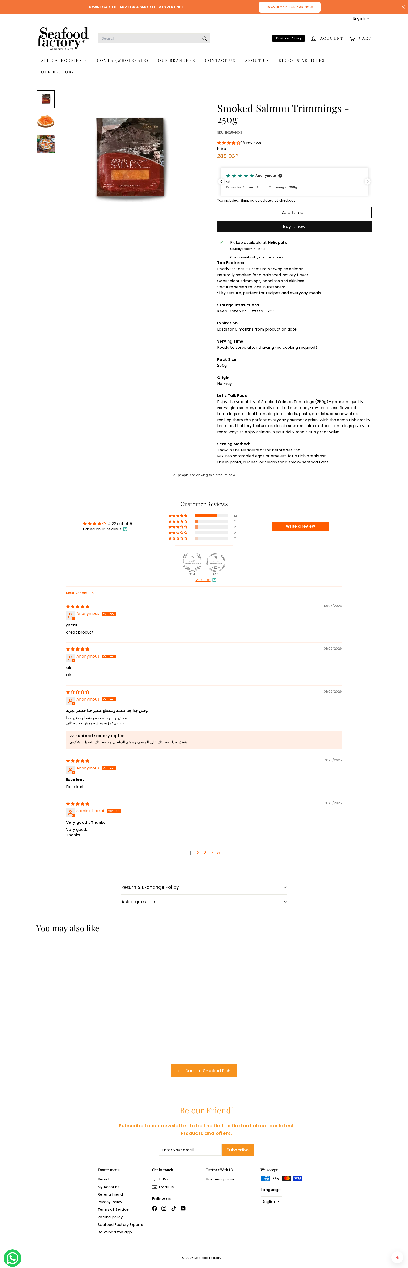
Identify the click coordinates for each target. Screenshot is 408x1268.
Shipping (247, 200)
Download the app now (290, 7)
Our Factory (57, 71)
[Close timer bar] (403, 7)
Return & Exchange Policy (150, 887)
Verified (203, 580)
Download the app (115, 1232)
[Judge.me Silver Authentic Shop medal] (192, 562)
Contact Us (220, 60)
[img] (77, 606)
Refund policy (110, 1216)
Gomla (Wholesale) (123, 60)
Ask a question (138, 902)
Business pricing (220, 1179)
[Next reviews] (368, 181)
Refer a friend (110, 1194)
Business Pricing (288, 38)
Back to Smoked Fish (207, 1071)
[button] (229, 143)
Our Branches (176, 60)
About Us (257, 60)
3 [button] (205, 853)
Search (104, 1179)
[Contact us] (12, 1258)
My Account (108, 1186)
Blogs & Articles (302, 60)
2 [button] (198, 853)
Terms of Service (113, 1209)
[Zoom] (130, 161)
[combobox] (154, 38)
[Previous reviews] (221, 181)
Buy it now (294, 226)
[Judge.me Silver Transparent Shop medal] (215, 562)
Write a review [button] (300, 526)
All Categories (62, 60)
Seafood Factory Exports (120, 1224)
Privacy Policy (110, 1201)
